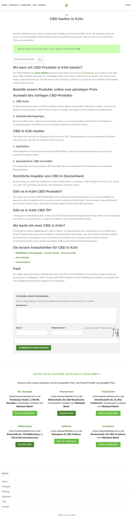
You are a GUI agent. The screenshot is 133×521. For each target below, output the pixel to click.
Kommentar (22, 305)
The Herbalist (22, 257)
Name (19, 328)
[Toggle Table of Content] (39, 59)
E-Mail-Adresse (58, 328)
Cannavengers (23, 262)
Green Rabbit (41, 73)
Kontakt (42, 5)
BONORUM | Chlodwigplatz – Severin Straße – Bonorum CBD (46, 253)
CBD (66, 15)
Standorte (25, 5)
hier (78, 49)
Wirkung (6, 491)
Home (4, 5)
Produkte (14, 5)
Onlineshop (88, 73)
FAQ (34, 5)
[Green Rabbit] (66, 5)
